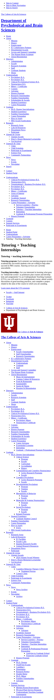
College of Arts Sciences (17, 308)
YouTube (9, 303)
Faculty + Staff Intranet (15, 292)
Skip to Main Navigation (16, 5)
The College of (30, 332)
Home (8, 36)
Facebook (10, 299)
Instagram (10, 301)
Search (8, 166)
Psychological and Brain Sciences (22, 25)
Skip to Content (12, 3)
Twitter (9, 297)
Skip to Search (12, 8)
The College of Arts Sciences (13, 14)
